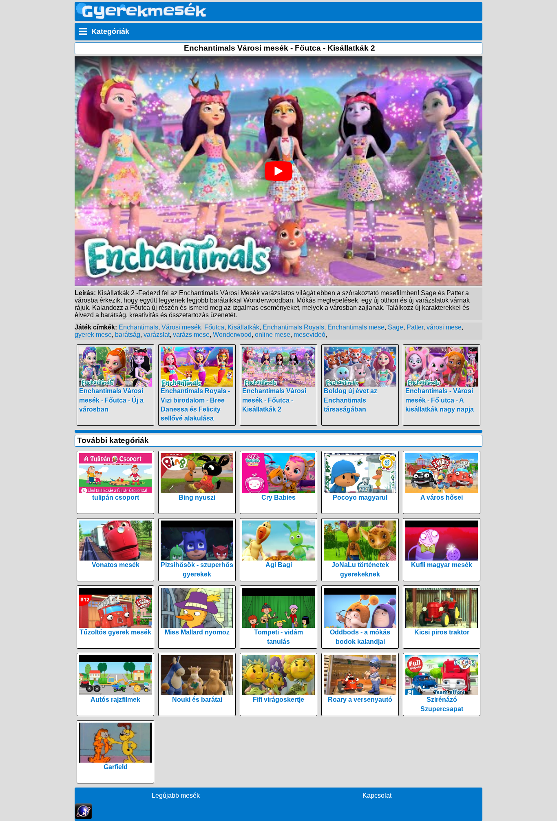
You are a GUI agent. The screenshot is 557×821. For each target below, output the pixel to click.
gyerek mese (93, 334)
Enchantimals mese (356, 327)
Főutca (214, 327)
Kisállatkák (243, 327)
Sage (395, 327)
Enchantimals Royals (293, 327)
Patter (415, 327)
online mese (272, 334)
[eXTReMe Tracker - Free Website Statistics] (83, 816)
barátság (127, 334)
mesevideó (309, 334)
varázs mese (191, 334)
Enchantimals (138, 327)
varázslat (157, 334)
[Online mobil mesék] (141, 16)
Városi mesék (181, 327)
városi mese (444, 327)
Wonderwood (232, 334)
